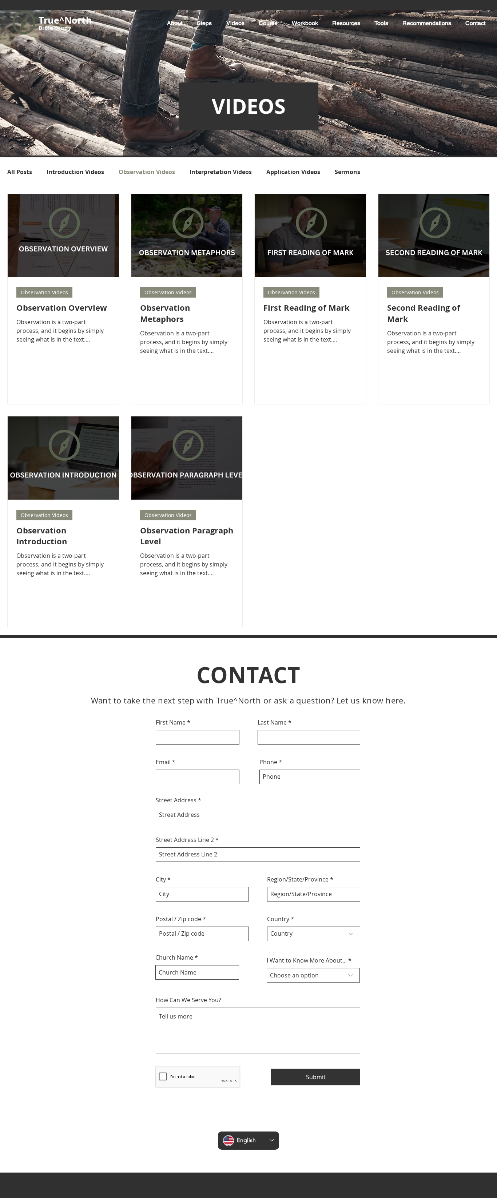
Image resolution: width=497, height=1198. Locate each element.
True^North (65, 20)
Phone (268, 762)
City (161, 879)
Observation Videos (147, 172)
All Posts (19, 172)
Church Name (174, 957)
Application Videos (293, 172)
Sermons (347, 172)
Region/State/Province (298, 879)
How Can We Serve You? (188, 1000)
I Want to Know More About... (307, 960)
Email (163, 762)
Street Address (176, 800)
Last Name (272, 722)
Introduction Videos (75, 172)
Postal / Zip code (178, 919)
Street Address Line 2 (185, 840)
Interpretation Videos (221, 172)
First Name (171, 722)
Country (278, 919)
